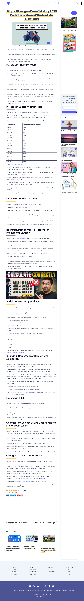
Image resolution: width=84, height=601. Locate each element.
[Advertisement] (31, 507)
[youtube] (38, 586)
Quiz (51, 574)
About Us (14, 571)
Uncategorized (44, 545)
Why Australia (14, 574)
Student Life (52, 3)
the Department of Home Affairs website (22, 392)
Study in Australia (47, 544)
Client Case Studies (29, 590)
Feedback (41, 592)
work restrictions (21, 238)
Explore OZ (42, 3)
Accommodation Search (32, 573)
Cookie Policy (49, 590)
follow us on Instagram (25, 481)
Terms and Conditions (40, 590)
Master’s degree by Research (29, 259)
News (70, 3)
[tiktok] (42, 586)
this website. (21, 103)
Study (69, 571)
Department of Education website (16, 352)
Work (70, 572)
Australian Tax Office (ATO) (18, 164)
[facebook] (30, 586)
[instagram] (34, 586)
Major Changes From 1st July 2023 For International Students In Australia (32, 15)
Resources (62, 3)
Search (74, 13)
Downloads (51, 571)
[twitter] (53, 586)
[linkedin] (45, 586)
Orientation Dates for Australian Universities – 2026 (48, 550)
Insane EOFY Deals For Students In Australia (17, 523)
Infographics (51, 572)
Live (69, 574)
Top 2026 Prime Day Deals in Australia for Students (13, 548)
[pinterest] (49, 586)
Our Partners (15, 590)
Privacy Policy (71, 590)
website (43, 478)
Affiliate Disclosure (63, 590)
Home (14, 569)
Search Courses (32, 3)
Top (81, 598)
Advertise (21, 590)
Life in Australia (12, 544)
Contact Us (14, 572)
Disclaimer (55, 590)
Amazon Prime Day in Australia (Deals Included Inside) (44, 523)
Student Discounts (19, 3)
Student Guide (33, 574)
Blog (76, 3)
